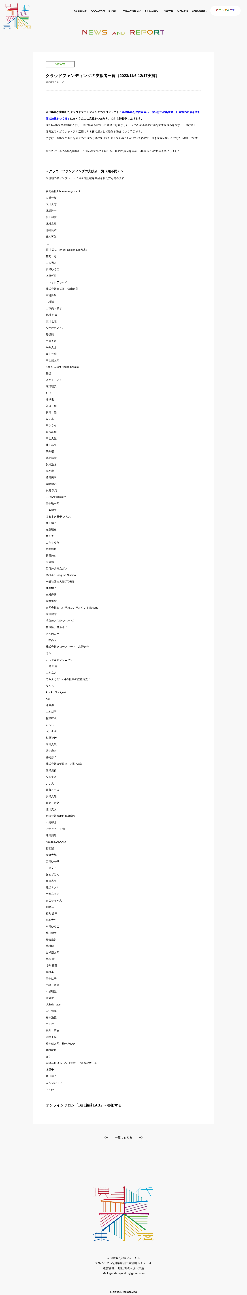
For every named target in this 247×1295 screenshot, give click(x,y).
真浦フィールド (152, 11)
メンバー (199, 11)
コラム (98, 11)
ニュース (169, 11)
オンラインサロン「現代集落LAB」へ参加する (84, 1105)
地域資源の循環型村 (132, 11)
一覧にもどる (123, 1137)
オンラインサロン (183, 11)
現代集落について (81, 11)
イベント (114, 11)
